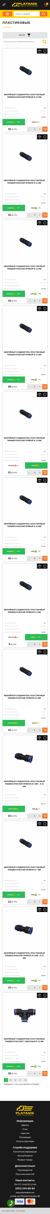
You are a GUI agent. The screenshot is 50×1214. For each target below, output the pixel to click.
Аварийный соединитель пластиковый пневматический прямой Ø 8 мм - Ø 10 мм (24, 955)
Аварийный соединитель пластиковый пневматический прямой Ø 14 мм (24, 353)
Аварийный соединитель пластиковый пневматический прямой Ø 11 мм (24, 181)
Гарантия (25, 1133)
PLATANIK (20, 1211)
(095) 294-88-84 (25, 1188)
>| (25, 1080)
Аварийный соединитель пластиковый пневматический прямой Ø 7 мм (24, 868)
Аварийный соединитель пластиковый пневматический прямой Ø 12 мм (24, 267)
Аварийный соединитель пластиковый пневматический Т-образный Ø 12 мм (24, 1040)
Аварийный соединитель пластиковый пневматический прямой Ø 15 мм (24, 439)
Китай (43, 117)
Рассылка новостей (25, 1174)
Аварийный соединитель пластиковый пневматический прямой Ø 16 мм (24, 525)
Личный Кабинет (25, 1155)
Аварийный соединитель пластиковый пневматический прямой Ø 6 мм (24, 696)
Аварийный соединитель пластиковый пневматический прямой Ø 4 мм (24, 611)
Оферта (25, 1125)
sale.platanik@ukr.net (25, 1192)
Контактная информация (25, 1151)
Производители (25, 1170)
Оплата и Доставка (25, 1141)
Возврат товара (25, 1159)
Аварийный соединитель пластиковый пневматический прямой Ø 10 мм (24, 96)
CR (45, 108)
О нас (25, 1129)
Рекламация (25, 1137)
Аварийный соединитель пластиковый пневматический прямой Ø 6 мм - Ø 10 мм (24, 783)
